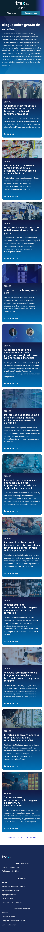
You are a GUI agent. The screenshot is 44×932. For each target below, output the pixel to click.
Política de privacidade (10, 871)
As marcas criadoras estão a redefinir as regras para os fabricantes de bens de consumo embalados (20, 109)
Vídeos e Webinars (9, 925)
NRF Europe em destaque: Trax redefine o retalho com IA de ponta (21, 230)
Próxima (33, 837)
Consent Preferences (10, 867)
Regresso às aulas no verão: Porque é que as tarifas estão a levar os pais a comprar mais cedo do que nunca (22, 546)
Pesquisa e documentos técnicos (14, 921)
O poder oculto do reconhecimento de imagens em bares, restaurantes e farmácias (20, 608)
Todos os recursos (22, 863)
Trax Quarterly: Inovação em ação (20, 291)
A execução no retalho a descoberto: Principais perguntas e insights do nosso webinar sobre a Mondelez (21, 353)
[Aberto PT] (25, 8)
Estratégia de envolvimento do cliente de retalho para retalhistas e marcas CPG (21, 737)
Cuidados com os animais (12, 903)
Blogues (5, 913)
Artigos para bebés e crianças (13, 886)
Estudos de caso (8, 917)
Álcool (4, 882)
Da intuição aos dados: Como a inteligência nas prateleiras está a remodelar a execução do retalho (21, 419)
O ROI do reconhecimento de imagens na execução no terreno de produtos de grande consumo (21, 676)
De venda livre (7, 899)
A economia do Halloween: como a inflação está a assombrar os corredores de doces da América (20, 169)
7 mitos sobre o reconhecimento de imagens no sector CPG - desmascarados (20, 801)
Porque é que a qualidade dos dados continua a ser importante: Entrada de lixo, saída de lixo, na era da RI (21, 484)
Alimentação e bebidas (11, 890)
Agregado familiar (9, 895)
